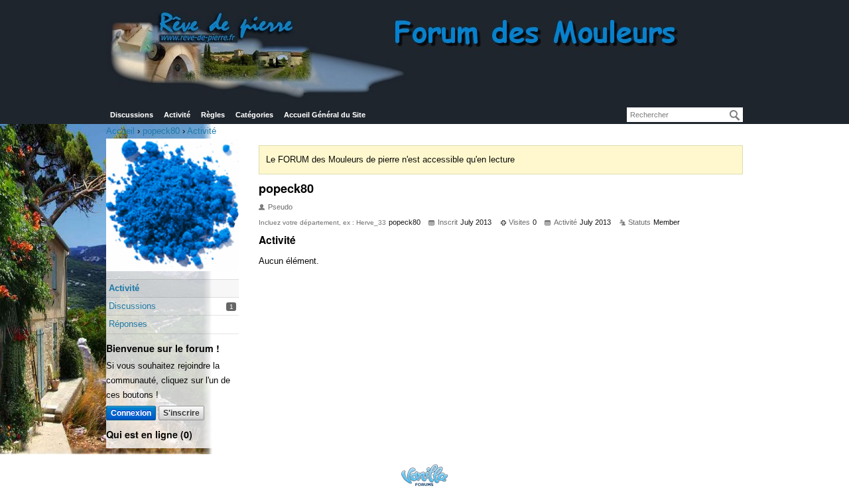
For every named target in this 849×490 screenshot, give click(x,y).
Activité (177, 115)
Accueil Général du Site (324, 115)
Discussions (131, 115)
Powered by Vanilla (424, 475)
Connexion (131, 413)
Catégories (254, 115)
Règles (213, 115)
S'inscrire (181, 413)
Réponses (128, 324)
